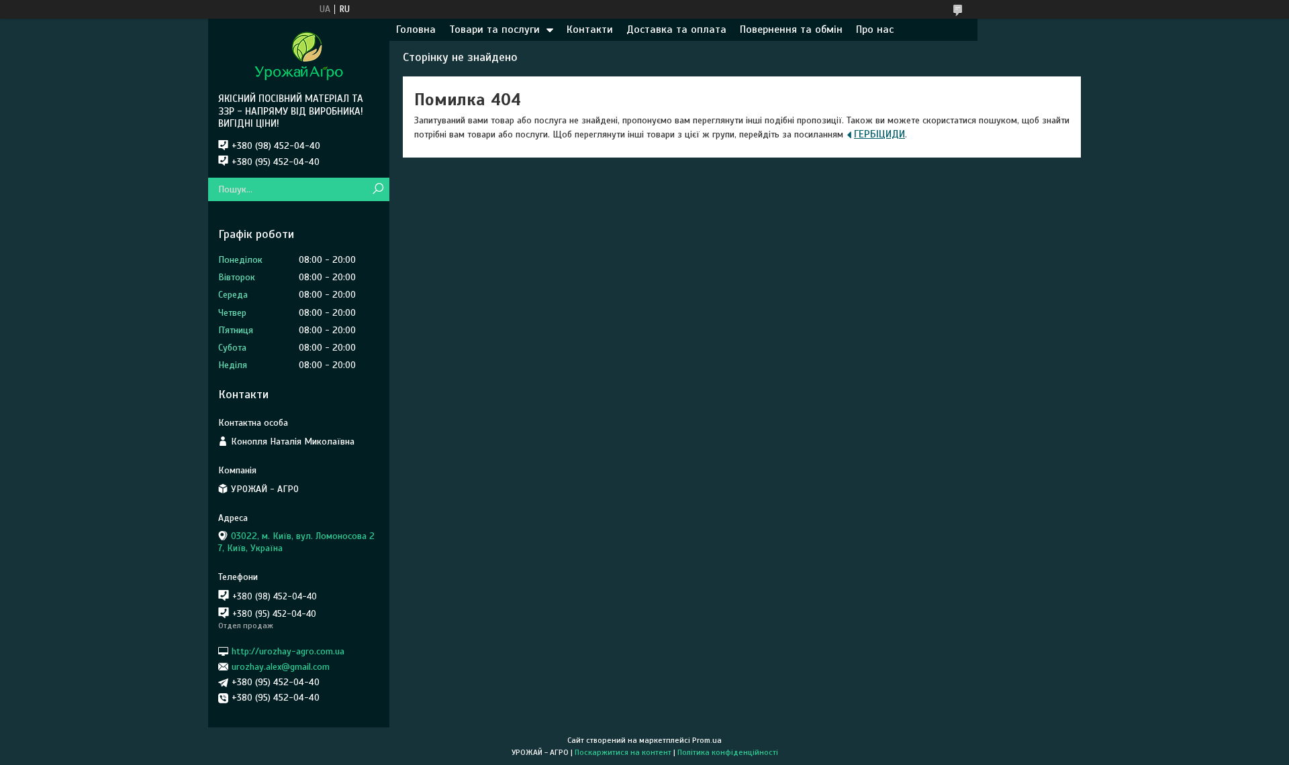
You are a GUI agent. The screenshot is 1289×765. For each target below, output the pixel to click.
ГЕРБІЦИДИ (879, 134)
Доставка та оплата (676, 29)
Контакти (590, 29)
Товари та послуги (494, 29)
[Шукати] (377, 189)
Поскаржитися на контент (623, 752)
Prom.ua (707, 740)
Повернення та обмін (791, 29)
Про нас (875, 29)
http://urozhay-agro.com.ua (288, 650)
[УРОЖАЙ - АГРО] (298, 55)
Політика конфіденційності (727, 752)
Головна (416, 29)
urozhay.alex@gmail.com (281, 666)
